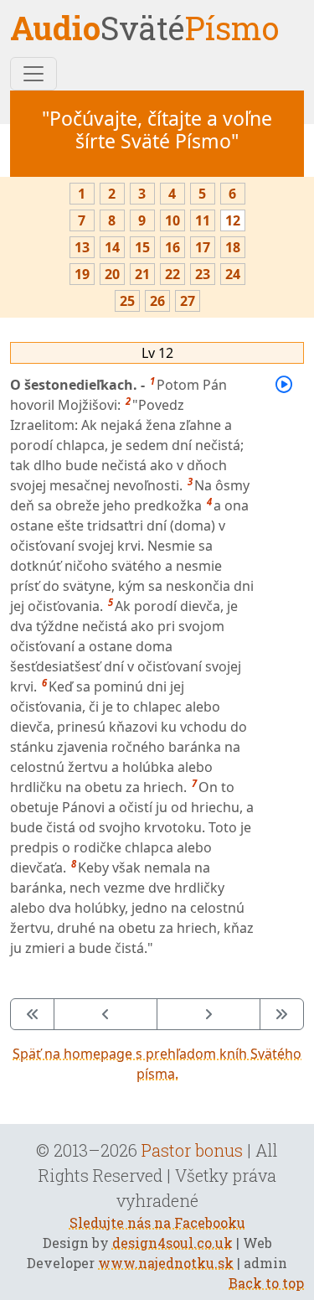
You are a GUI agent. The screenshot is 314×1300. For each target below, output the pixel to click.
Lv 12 (157, 353)
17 (202, 247)
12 (232, 220)
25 (127, 301)
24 (232, 274)
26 (157, 301)
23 (202, 274)
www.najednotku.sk (166, 1263)
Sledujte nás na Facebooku (157, 1222)
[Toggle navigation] (33, 74)
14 (112, 247)
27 (187, 301)
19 (82, 274)
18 (232, 247)
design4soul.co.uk (172, 1242)
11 (202, 220)
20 (112, 274)
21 (142, 274)
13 (82, 247)
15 (142, 247)
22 (172, 274)
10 (172, 220)
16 (172, 247)
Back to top (266, 1283)
